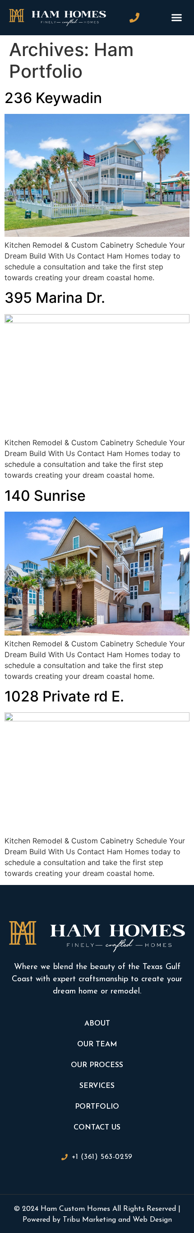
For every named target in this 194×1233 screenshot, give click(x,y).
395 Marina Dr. (55, 297)
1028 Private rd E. (64, 696)
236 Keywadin (53, 98)
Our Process (97, 1065)
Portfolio (97, 1107)
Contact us (97, 1127)
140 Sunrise (45, 495)
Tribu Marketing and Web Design (117, 1220)
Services (97, 1086)
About (97, 1023)
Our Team (97, 1044)
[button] (176, 17)
